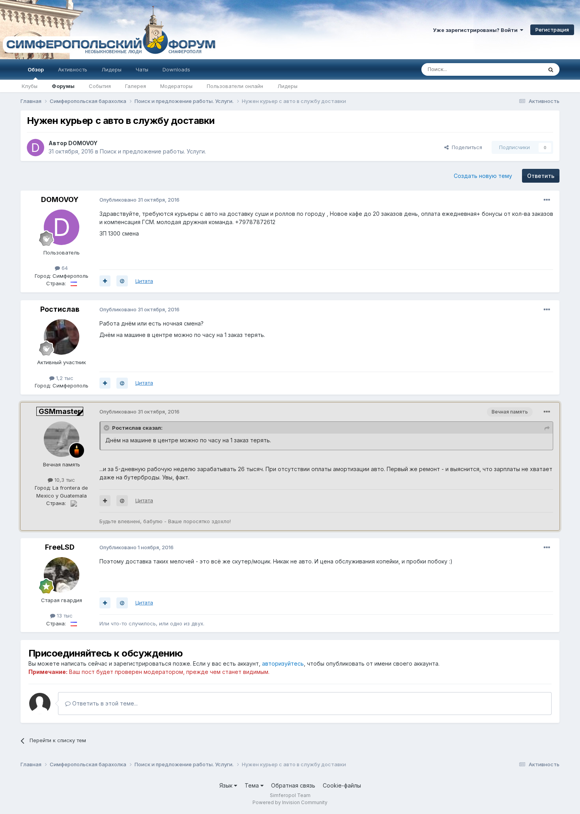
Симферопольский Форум (108, 29)
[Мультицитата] (104, 280)
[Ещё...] (547, 200)
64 (64, 268)
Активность (72, 69)
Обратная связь (293, 785)
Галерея (135, 86)
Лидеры (287, 86)
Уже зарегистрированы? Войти (476, 30)
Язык (226, 785)
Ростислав (59, 309)
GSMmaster (60, 411)
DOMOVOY (82, 143)
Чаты (142, 69)
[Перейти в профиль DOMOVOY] (35, 147)
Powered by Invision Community (290, 802)
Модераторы (176, 86)
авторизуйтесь (283, 663)
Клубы (29, 86)
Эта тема (521, 69)
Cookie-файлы (342, 785)
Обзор (36, 69)
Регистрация (552, 29)
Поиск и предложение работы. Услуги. (153, 151)
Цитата (144, 281)
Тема (252, 785)
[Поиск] (550, 69)
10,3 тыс (64, 480)
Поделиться (465, 147)
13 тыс (64, 615)
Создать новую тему (483, 175)
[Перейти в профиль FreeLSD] (61, 575)
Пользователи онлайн (235, 86)
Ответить (540, 175)
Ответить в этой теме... (104, 703)
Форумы (63, 86)
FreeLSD (60, 547)
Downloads (176, 69)
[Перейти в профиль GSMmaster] (61, 439)
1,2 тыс (63, 378)
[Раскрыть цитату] (107, 428)
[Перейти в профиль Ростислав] (61, 337)
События (100, 86)
